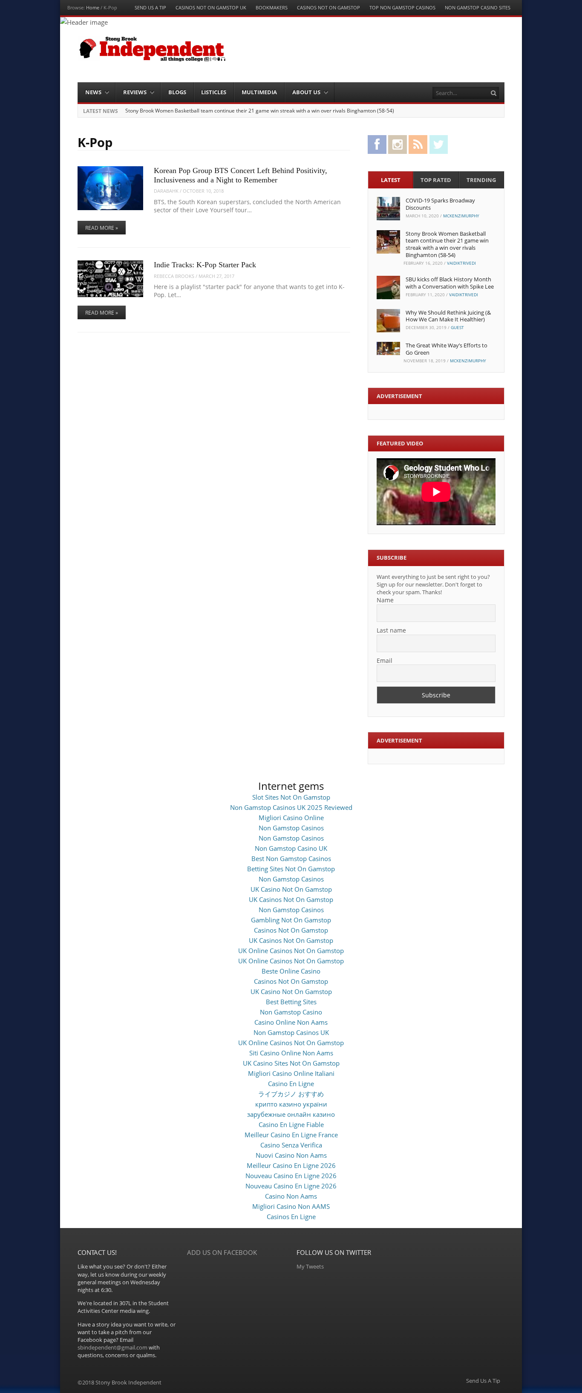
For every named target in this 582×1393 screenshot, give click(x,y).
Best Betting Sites (291, 1001)
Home (92, 7)
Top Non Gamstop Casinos (402, 7)
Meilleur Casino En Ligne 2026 (291, 1165)
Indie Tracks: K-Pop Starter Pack (205, 264)
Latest (390, 180)
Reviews (135, 92)
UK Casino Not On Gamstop (291, 889)
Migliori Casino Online (291, 817)
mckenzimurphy (461, 216)
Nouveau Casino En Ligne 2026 (291, 1175)
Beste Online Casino (291, 971)
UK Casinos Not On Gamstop (291, 899)
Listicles (213, 92)
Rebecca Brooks (174, 276)
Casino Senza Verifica (291, 1145)
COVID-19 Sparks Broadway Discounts (440, 204)
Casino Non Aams (291, 1196)
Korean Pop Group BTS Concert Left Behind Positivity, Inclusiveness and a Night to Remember (240, 175)
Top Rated (436, 180)
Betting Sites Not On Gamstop (291, 868)
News (93, 92)
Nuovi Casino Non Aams (291, 1155)
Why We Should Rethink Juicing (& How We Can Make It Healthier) (448, 316)
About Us (306, 92)
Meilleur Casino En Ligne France (291, 1134)
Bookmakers (272, 7)
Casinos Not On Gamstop (328, 7)
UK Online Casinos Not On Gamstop (291, 950)
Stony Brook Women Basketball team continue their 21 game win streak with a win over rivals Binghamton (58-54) (259, 110)
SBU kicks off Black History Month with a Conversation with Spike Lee (450, 282)
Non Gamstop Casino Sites (477, 7)
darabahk (166, 191)
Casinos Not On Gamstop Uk (211, 7)
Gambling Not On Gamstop (291, 920)
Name (385, 600)
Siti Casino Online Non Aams (291, 1053)
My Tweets (310, 1266)
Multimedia (259, 92)
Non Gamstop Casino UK (291, 848)
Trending (481, 180)
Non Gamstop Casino (291, 1012)
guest (457, 327)
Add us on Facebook (222, 1252)
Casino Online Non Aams (291, 1022)
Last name (391, 630)
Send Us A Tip (150, 7)
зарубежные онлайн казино (291, 1114)
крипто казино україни (291, 1104)
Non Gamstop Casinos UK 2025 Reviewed (291, 807)
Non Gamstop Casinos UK (291, 1032)
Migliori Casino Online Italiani (291, 1073)
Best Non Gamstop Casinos (291, 858)
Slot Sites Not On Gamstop (291, 797)
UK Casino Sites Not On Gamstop (291, 1063)
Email (384, 660)
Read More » (101, 227)
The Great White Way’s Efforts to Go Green (446, 348)
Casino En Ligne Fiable (291, 1124)
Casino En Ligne (291, 1083)
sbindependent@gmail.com (112, 1347)
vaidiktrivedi (461, 263)
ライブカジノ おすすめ (291, 1094)
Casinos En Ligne (291, 1216)
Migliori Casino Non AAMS (291, 1206)
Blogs (177, 92)
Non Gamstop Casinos (291, 828)
